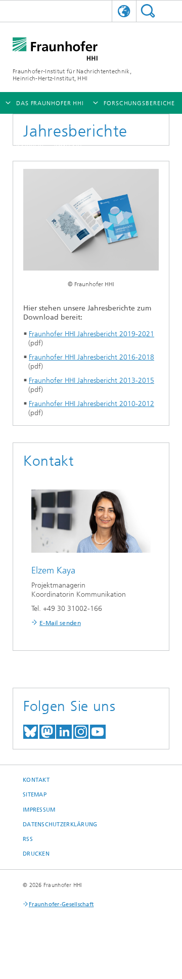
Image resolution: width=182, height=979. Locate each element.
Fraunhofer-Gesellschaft (61, 904)
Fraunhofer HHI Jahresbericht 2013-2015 (91, 380)
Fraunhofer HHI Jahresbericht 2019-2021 (91, 334)
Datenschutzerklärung (60, 824)
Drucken (36, 854)
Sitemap (35, 794)
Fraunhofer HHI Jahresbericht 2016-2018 (91, 357)
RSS (28, 839)
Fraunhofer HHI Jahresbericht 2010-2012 (91, 403)
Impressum (39, 810)
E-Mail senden (60, 623)
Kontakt (36, 780)
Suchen (147, 11)
